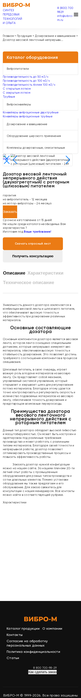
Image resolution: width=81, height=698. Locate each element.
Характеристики (45, 273)
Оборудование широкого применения (34, 136)
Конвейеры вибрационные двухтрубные (31, 112)
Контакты (15, 635)
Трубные (9, 96)
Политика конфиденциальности (33, 652)
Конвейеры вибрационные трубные (28, 116)
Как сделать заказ (42, 672)
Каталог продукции (23, 628)
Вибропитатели (18, 68)
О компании (52, 628)
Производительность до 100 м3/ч (26, 80)
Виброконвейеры (19, 104)
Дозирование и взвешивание (55, 36)
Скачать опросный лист (33, 243)
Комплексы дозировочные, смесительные (36, 147)
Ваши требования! (37, 231)
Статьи (13, 658)
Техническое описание (28, 282)
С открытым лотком (17, 88)
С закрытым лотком (16, 92)
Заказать (10, 212)
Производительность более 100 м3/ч (29, 84)
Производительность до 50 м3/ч (25, 76)
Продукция (24, 36)
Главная (8, 36)
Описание (14, 273)
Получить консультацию (32, 256)
